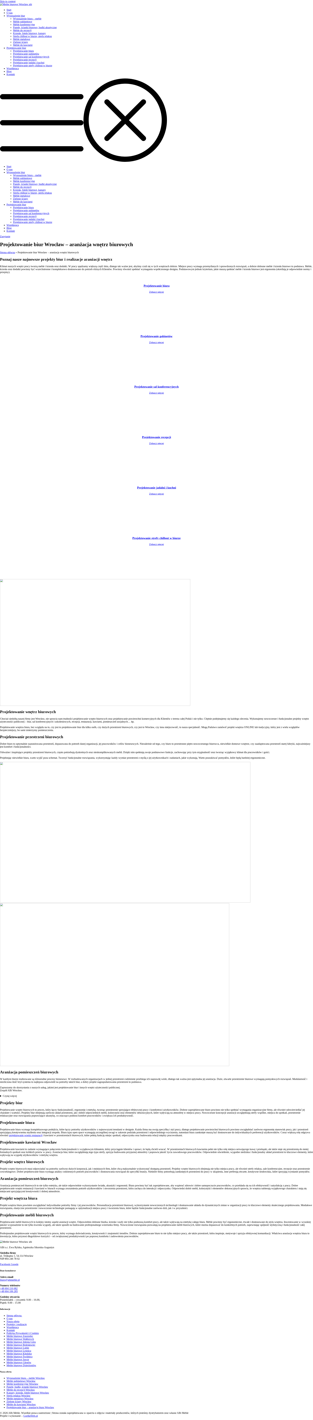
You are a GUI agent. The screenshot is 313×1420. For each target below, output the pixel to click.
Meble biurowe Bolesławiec (21, 1344)
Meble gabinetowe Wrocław (21, 1381)
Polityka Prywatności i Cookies (23, 1333)
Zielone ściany (20, 42)
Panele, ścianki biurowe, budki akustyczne (35, 27)
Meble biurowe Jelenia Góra (21, 1342)
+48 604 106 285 (9, 1291)
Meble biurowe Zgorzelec (20, 1336)
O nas (10, 12)
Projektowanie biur (16, 48)
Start (9, 9)
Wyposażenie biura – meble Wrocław (26, 1378)
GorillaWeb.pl (30, 1415)
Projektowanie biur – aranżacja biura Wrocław (30, 1407)
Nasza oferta (13, 1321)
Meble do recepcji (22, 30)
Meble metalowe (21, 39)
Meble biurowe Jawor (18, 1359)
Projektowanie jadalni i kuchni (28, 62)
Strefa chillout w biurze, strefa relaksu (32, 36)
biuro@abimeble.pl (10, 1280)
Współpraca (13, 68)
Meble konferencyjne (24, 24)
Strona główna (7, 252)
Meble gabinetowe (22, 21)
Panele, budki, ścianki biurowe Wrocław (27, 1386)
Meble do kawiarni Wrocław (21, 1404)
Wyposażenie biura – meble (27, 18)
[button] (156, 120)
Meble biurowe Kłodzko (19, 1353)
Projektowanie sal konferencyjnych (31, 56)
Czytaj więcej (10, 1096)
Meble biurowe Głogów (19, 1362)
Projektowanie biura (23, 50)
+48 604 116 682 (9, 1288)
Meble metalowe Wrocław (20, 1398)
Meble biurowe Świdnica (19, 1356)
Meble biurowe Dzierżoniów (21, 1365)
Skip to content (7, 1)
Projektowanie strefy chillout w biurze (32, 65)
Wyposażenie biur (16, 15)
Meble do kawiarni (22, 45)
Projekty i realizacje (17, 1324)
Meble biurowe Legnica (19, 1350)
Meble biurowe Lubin (18, 1347)
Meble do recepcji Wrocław (21, 1389)
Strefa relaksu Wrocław (18, 1395)
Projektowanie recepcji (25, 59)
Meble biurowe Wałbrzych (20, 1339)
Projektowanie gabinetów (26, 53)
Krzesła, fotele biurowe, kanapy (29, 33)
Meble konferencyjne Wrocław (22, 1384)
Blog (9, 71)
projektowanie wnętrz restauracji (25, 1135)
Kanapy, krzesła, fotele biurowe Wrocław (28, 1392)
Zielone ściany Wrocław (19, 1401)
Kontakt (11, 74)
